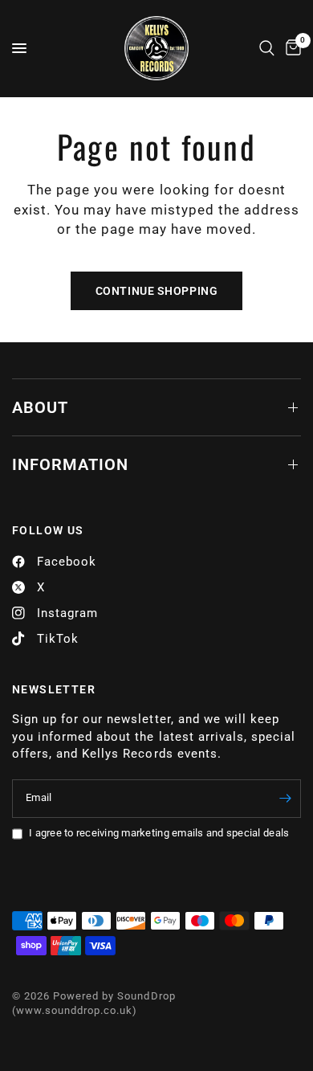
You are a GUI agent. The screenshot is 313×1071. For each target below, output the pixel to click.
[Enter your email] (285, 798)
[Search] (267, 48)
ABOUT (40, 407)
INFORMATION (70, 464)
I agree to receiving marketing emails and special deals (159, 833)
